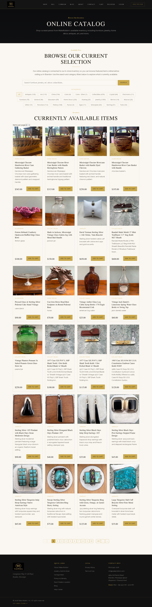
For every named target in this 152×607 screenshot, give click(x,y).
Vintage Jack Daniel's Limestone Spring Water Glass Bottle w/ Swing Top (124, 304)
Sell (53, 4)
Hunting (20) (86, 100)
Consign (62, 4)
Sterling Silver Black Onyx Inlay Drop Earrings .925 (90, 431)
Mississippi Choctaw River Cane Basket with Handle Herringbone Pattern (58, 165)
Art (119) (43, 94)
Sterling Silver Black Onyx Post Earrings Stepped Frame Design (123, 433)
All (19, 94)
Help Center (58, 589)
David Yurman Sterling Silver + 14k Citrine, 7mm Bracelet (91, 233)
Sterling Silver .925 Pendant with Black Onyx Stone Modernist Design (26, 433)
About (80, 4)
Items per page (19, 125)
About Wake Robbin (61, 567)
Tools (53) (123, 105)
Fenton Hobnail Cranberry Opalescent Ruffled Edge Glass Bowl (27, 235)
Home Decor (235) (70, 100)
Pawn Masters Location (62, 582)
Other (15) (28, 105)
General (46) (38, 100)
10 (91, 541)
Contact (91, 4)
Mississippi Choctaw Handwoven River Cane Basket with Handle (124, 165)
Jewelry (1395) (100, 100)
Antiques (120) (30, 94)
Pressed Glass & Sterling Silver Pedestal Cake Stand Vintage (27, 303)
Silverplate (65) (96, 105)
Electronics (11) (128, 94)
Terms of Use (89, 571)
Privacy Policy (90, 567)
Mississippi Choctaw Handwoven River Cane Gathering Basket (24, 165)
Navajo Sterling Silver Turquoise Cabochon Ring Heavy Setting (57, 502)
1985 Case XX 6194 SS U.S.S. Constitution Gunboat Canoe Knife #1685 (124, 363)
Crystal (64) (113, 94)
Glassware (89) (53, 100)
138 (98, 541)
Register (111, 4)
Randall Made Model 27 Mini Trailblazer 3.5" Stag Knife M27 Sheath (124, 235)
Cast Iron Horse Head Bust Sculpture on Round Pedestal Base (58, 304)
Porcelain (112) (42, 105)
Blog (72, 4)
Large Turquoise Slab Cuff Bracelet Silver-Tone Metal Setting (122, 502)
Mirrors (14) (114, 100)
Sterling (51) (111, 105)
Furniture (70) (24, 100)
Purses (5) (70, 105)
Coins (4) (68, 94)
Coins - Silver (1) (81, 94)
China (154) (56, 94)
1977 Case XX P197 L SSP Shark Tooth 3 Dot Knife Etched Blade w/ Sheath (58, 363)
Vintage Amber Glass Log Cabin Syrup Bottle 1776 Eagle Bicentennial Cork (92, 304)
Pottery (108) (57, 105)
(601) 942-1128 (138, 4)
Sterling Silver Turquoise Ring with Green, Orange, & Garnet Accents (91, 502)
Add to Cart (33, 189)
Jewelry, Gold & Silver (62, 571)
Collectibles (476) (98, 94)
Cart (101, 4)
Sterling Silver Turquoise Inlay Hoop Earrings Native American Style (27, 502)
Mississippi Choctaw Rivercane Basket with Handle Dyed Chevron (92, 165)
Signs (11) (82, 105)
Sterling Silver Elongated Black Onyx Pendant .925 (60, 431)
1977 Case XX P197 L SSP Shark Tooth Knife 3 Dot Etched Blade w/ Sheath (90, 363)
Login (121, 4)
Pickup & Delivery (60, 578)
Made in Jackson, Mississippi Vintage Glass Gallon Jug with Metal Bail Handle (59, 235)
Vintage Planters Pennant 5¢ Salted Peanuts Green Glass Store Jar (26, 363)
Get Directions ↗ (20, 603)
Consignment (59, 575)
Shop (45, 4)
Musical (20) (128, 100)
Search (123, 83)
